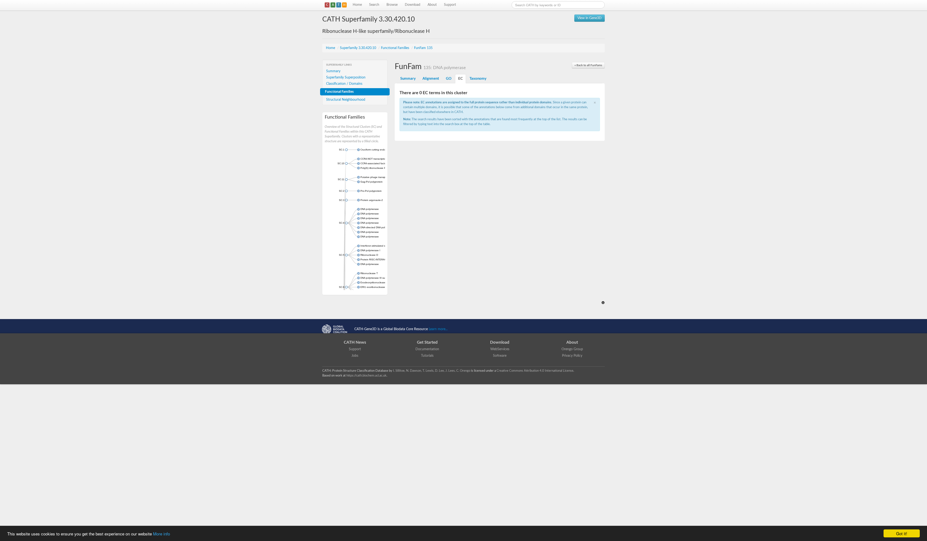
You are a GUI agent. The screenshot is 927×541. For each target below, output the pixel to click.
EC (460, 78)
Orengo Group (572, 349)
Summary (333, 71)
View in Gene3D (589, 18)
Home (357, 5)
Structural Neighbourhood (345, 99)
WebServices (499, 349)
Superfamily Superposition (345, 77)
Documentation (427, 349)
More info (161, 534)
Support (450, 5)
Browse (392, 5)
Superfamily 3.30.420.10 (358, 48)
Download (412, 5)
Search (374, 5)
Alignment (430, 78)
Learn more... (438, 329)
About (432, 5)
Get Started (427, 342)
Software (499, 355)
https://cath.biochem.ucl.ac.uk (366, 375)
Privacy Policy (572, 355)
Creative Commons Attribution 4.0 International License (535, 370)
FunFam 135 (423, 48)
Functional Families (395, 48)
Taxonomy (478, 78)
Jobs (354, 355)
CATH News (355, 342)
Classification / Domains (344, 83)
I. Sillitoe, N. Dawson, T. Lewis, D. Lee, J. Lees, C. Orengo (431, 370)
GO (448, 78)
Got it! (901, 533)
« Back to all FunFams (588, 65)
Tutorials (427, 355)
